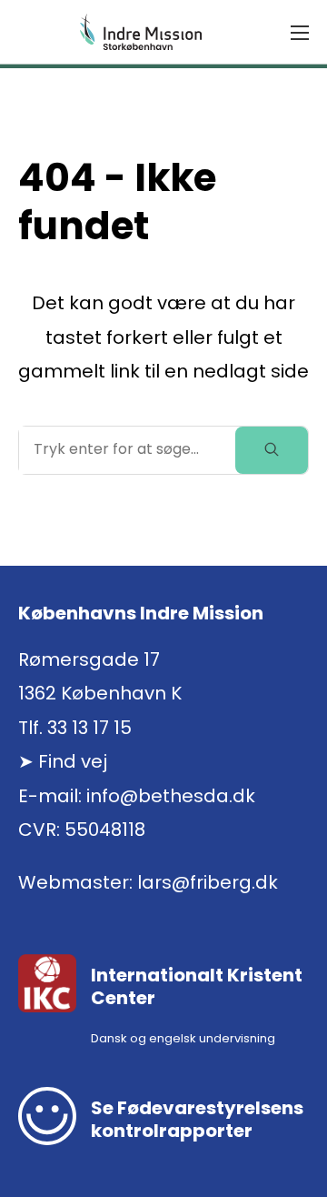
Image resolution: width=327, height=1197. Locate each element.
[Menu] (299, 32)
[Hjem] (141, 32)
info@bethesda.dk (170, 796)
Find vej (72, 761)
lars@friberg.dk (207, 882)
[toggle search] (271, 450)
